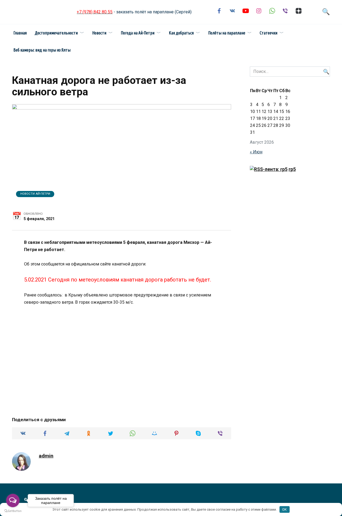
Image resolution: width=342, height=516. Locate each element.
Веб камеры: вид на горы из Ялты (42, 50)
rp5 (292, 169)
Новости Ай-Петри (35, 194)
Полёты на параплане (226, 32)
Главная (20, 32)
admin (46, 456)
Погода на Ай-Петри (137, 32)
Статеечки (268, 32)
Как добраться (181, 32)
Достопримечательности (56, 32)
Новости (99, 32)
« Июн (256, 151)
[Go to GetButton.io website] (12, 510)
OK (284, 509)
